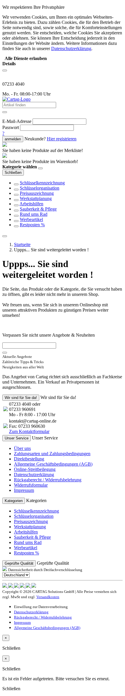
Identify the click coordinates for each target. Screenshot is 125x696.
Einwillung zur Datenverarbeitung (41, 607)
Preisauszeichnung (37, 193)
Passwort (10, 127)
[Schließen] (40, 168)
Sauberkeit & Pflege (38, 208)
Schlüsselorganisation (39, 188)
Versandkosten (47, 597)
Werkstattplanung (36, 198)
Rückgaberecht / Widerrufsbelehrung (47, 479)
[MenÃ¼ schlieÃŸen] (4, 236)
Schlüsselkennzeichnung (42, 182)
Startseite (22, 244)
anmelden (13, 139)
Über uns (22, 448)
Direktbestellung (29, 458)
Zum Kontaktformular (29, 431)
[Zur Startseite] (16, 99)
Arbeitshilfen (31, 203)
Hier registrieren (61, 138)
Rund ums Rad (33, 214)
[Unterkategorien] (16, 184)
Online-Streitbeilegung (35, 469)
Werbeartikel (31, 219)
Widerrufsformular (31, 485)
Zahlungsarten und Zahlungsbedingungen (52, 453)
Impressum (24, 490)
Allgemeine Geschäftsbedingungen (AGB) (53, 464)
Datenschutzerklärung (34, 474)
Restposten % (32, 224)
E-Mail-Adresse (16, 121)
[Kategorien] (4, 70)
